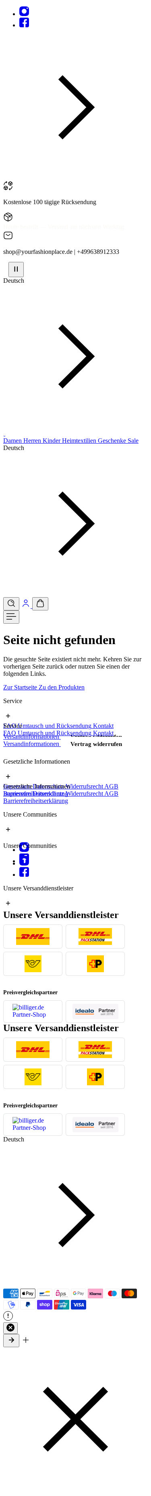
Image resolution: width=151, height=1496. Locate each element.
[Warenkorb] (40, 603)
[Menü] (11, 617)
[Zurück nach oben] (11, 1340)
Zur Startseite (21, 687)
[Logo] (4, 433)
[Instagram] (24, 13)
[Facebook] (24, 25)
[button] (75, 177)
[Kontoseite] (26, 605)
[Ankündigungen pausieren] (16, 269)
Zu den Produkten (62, 687)
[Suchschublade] (11, 603)
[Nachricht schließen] (10, 1328)
